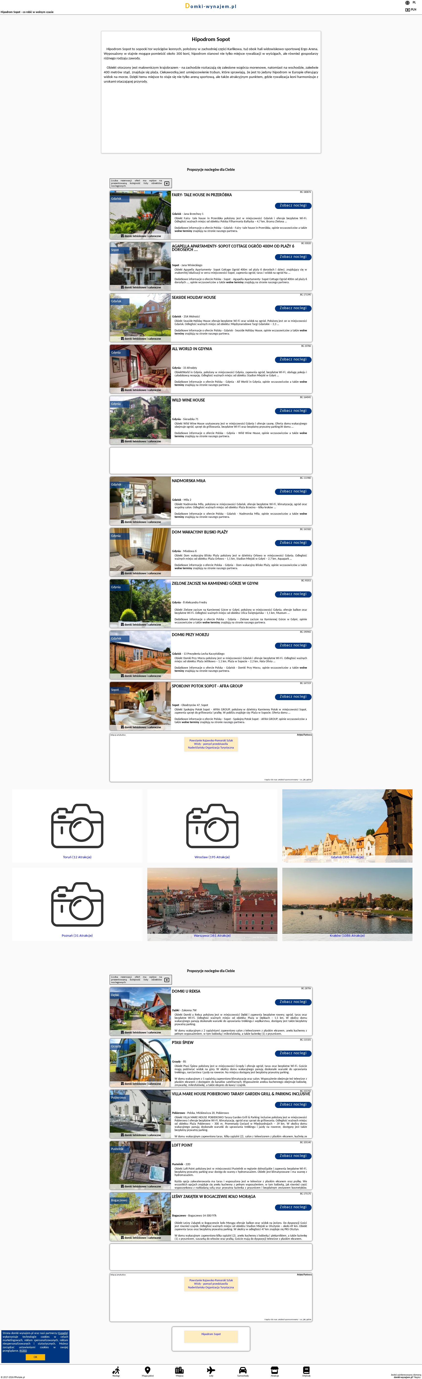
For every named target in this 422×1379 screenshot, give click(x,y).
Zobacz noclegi (293, 205)
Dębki (115, 995)
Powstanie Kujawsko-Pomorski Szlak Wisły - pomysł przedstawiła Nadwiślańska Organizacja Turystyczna (211, 744)
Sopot (115, 250)
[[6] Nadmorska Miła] (140, 501)
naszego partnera (226, 231)
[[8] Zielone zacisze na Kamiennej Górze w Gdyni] (140, 603)
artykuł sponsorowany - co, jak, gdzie (294, 780)
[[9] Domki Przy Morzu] (140, 655)
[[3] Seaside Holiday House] (140, 317)
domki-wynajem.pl (211, 6)
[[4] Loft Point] (140, 1165)
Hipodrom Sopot (211, 1334)
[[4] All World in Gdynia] (140, 369)
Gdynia (116, 353)
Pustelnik (117, 1149)
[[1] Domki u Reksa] (140, 1011)
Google (63, 1333)
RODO (23, 1350)
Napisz (417, 1377)
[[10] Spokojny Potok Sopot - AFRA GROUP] (140, 706)
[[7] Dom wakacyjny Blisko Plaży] (140, 552)
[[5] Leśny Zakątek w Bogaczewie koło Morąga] (140, 1217)
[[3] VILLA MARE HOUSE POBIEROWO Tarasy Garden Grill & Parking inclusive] (140, 1114)
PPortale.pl (19, 1377)
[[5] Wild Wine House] (140, 420)
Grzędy (116, 1046)
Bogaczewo (119, 1200)
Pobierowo (118, 1098)
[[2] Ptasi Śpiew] (140, 1063)
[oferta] (122, 236)
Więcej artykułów (118, 735)
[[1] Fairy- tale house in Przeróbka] (140, 215)
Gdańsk (116, 199)
